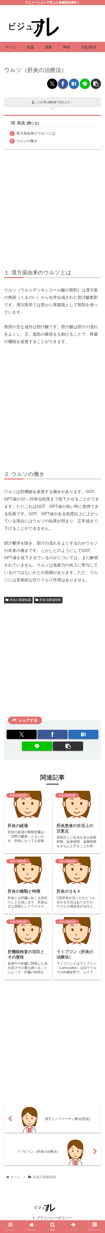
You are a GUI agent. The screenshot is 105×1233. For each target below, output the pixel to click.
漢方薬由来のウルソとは (35, 133)
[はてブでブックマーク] (74, 84)
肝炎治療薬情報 (50, 600)
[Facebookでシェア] (63, 84)
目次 (21, 123)
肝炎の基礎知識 (20, 600)
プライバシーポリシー (54, 1218)
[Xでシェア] (52, 84)
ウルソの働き (26, 141)
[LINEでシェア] (85, 84)
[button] (96, 84)
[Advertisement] (52, 208)
